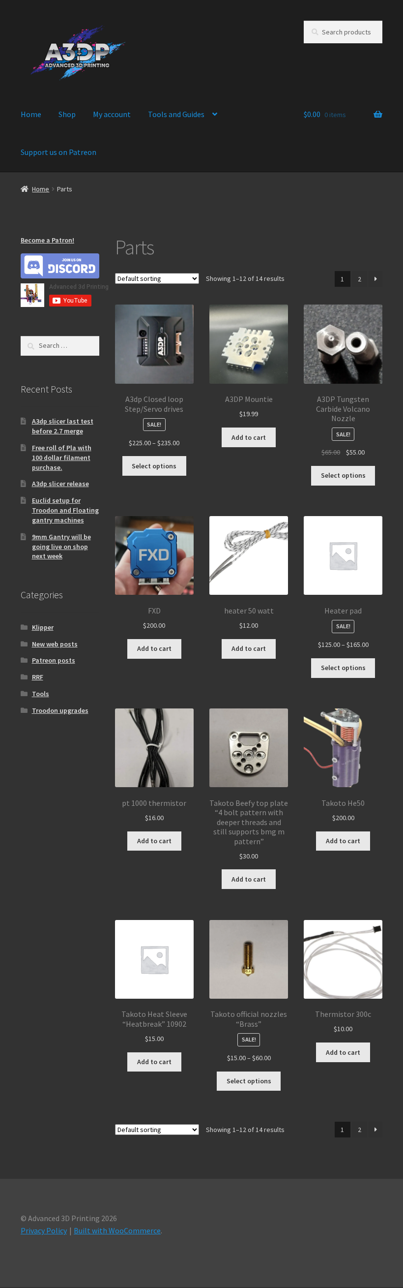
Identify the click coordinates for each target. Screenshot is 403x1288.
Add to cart (248, 437)
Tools (40, 693)
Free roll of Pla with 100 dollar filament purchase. (61, 457)
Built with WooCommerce (117, 1230)
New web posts (55, 644)
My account (112, 114)
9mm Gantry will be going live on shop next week (61, 546)
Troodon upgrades (60, 710)
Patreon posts (53, 660)
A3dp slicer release (60, 483)
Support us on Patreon (58, 152)
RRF (37, 677)
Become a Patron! (47, 240)
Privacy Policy (44, 1230)
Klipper (43, 627)
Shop (67, 114)
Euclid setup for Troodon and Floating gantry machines (65, 510)
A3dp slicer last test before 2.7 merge (62, 426)
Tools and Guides (176, 114)
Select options (154, 465)
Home (31, 114)
